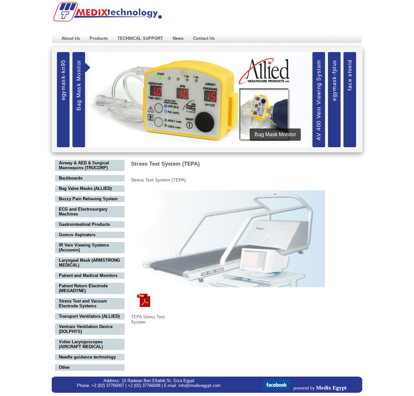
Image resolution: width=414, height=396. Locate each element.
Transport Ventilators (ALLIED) (89, 316)
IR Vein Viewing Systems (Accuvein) (84, 247)
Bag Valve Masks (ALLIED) (85, 188)
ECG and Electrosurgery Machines (83, 211)
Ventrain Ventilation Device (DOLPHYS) (86, 329)
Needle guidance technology (87, 357)
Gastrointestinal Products (84, 224)
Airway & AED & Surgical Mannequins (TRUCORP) (84, 165)
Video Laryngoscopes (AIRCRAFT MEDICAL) (81, 344)
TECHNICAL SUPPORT (140, 38)
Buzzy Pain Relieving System (88, 198)
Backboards (70, 178)
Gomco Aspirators (77, 234)
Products (99, 38)
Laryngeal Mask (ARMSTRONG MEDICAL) (89, 263)
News (178, 38)
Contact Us (204, 38)
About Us (70, 38)
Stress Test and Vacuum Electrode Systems (83, 303)
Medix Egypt (331, 388)
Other (64, 367)
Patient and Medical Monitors (88, 275)
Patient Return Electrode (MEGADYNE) (83, 288)
